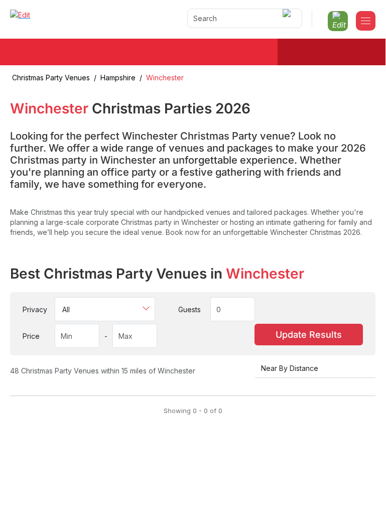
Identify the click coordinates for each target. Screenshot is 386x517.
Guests (189, 309)
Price (31, 336)
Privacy (35, 309)
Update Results (309, 334)
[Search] (288, 18)
